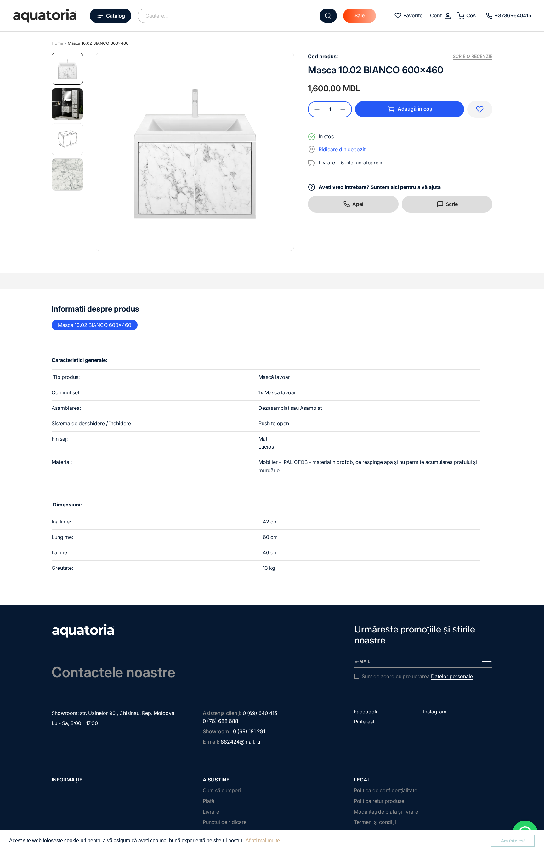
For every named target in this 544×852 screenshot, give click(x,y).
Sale (359, 15)
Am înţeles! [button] (513, 840)
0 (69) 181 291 (249, 731)
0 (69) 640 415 (260, 713)
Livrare (211, 812)
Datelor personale (452, 676)
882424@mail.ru (240, 742)
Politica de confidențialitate (385, 790)
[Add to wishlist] (479, 109)
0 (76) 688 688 (220, 721)
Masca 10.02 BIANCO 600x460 (98, 43)
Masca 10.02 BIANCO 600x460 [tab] (94, 325)
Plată (208, 801)
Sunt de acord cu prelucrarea (417, 676)
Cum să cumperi (222, 790)
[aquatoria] (45, 16)
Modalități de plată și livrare (386, 812)
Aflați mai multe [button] (263, 840)
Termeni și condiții (375, 822)
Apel (357, 204)
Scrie (452, 204)
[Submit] (328, 16)
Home (57, 43)
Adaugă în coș (415, 109)
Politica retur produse (379, 801)
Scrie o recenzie (472, 56)
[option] (195, 152)
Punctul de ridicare (224, 822)
